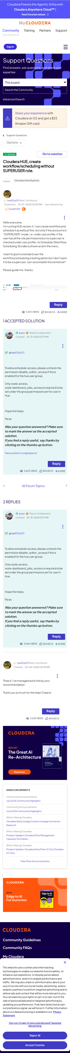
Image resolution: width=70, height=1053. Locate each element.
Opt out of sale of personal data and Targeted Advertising (35, 1024)
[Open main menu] (65, 47)
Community (10, 30)
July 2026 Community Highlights (23, 800)
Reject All (35, 1035)
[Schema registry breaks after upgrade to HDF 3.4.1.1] (66, 485)
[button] (64, 216)
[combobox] (35, 90)
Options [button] (12, 142)
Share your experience (31, 113)
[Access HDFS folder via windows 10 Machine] (4, 485)
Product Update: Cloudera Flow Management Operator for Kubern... (30, 837)
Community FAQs (17, 947)
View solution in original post (21, 453)
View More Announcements (35, 861)
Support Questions (16, 135)
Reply (58, 304)
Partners (45, 30)
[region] (35, 1004)
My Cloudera (13, 956)
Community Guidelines (22, 940)
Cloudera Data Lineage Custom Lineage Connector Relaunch (33, 823)
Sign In (10, 46)
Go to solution (52, 154)
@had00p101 (16, 352)
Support (61, 30)
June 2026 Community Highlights (23, 811)
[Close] (65, 962)
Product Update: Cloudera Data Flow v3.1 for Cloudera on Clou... (34, 851)
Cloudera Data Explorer (26, 180)
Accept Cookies (35, 1045)
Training (29, 30)
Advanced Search (14, 99)
